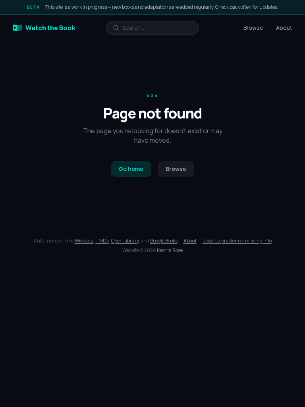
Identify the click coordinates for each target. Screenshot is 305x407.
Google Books (164, 240)
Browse (253, 27)
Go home (131, 168)
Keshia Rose (170, 250)
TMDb (102, 240)
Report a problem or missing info (237, 240)
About (284, 27)
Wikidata (84, 240)
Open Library (125, 240)
